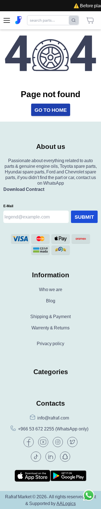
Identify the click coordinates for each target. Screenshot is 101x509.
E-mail (8, 206)
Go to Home (51, 110)
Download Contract (23, 189)
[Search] (74, 20)
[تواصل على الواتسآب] (88, 496)
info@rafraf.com (53, 418)
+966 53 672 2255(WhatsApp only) (53, 429)
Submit (84, 217)
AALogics (66, 503)
